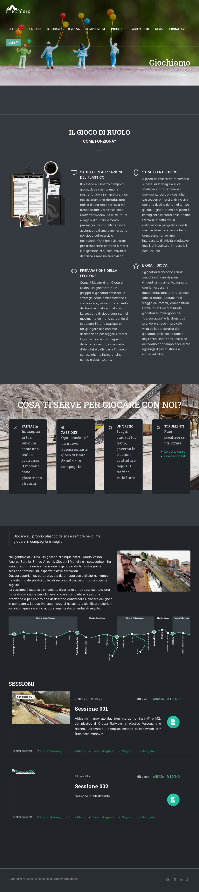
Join (12, 43)
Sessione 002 (91, 786)
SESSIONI (21, 683)
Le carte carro (174, 452)
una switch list (174, 456)
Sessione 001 (91, 708)
